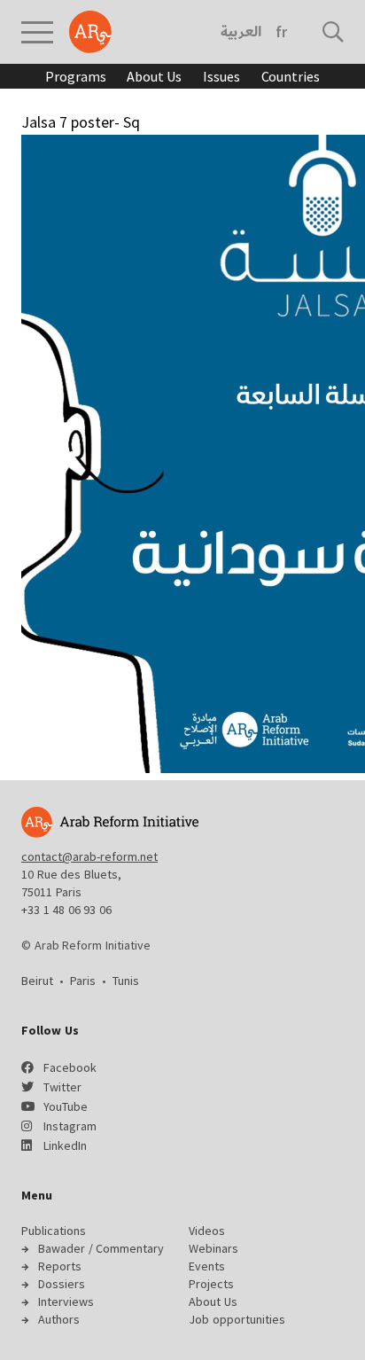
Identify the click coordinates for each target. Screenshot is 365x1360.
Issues (221, 76)
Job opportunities (237, 1319)
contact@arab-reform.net (89, 856)
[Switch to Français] (281, 32)
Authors (59, 1319)
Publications (53, 1231)
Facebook (70, 1067)
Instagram (70, 1126)
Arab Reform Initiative (90, 32)
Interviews (66, 1301)
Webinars (213, 1248)
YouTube (65, 1106)
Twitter (62, 1087)
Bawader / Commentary (101, 1248)
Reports (60, 1266)
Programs (75, 76)
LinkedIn (65, 1145)
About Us (154, 76)
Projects (211, 1284)
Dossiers (61, 1284)
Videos (207, 1231)
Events (207, 1266)
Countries (290, 76)
